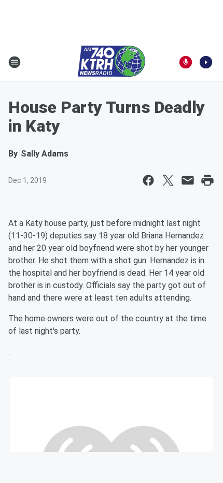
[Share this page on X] (168, 180)
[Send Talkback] (185, 62)
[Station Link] (111, 62)
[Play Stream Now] (206, 62)
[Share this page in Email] (187, 180)
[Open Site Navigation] (14, 62)
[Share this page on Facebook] (148, 180)
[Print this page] (207, 180)
